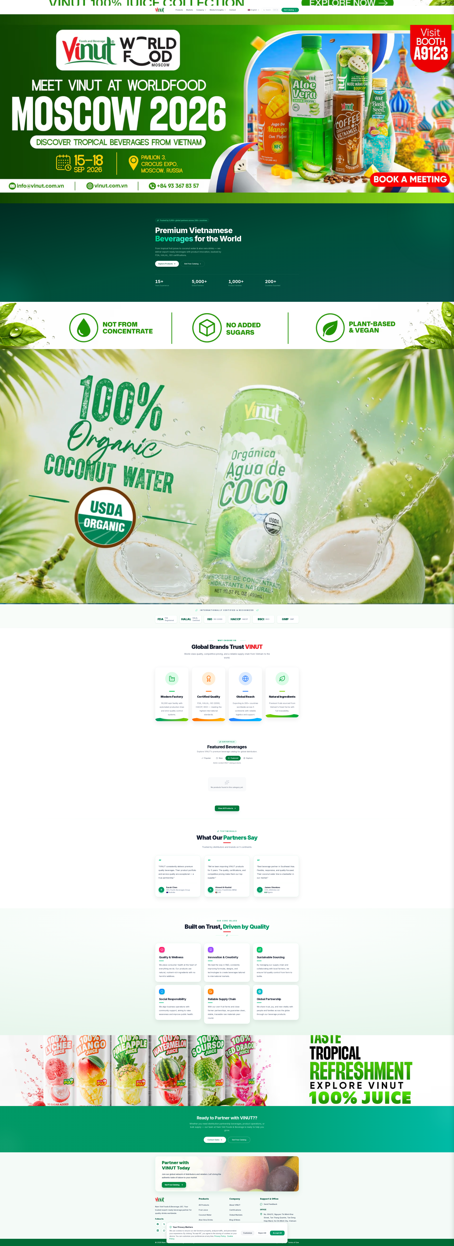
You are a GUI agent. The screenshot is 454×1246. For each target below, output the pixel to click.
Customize (247, 1233)
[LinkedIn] (157, 1230)
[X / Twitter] (164, 1224)
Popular (207, 758)
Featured (234, 758)
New (221, 758)
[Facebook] (157, 1224)
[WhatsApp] (164, 1230)
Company (200, 10)
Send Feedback (270, 1204)
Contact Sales (213, 1140)
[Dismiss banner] (451, 3)
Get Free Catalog (191, 264)
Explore (249, 758)
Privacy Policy (220, 1236)
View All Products (225, 808)
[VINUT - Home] (160, 10)
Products (179, 10)
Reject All (262, 1233)
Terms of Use (293, 1242)
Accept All (277, 1233)
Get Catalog (289, 10)
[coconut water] (227, 476)
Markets (189, 10)
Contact (232, 10)
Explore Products (165, 264)
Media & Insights (217, 10)
